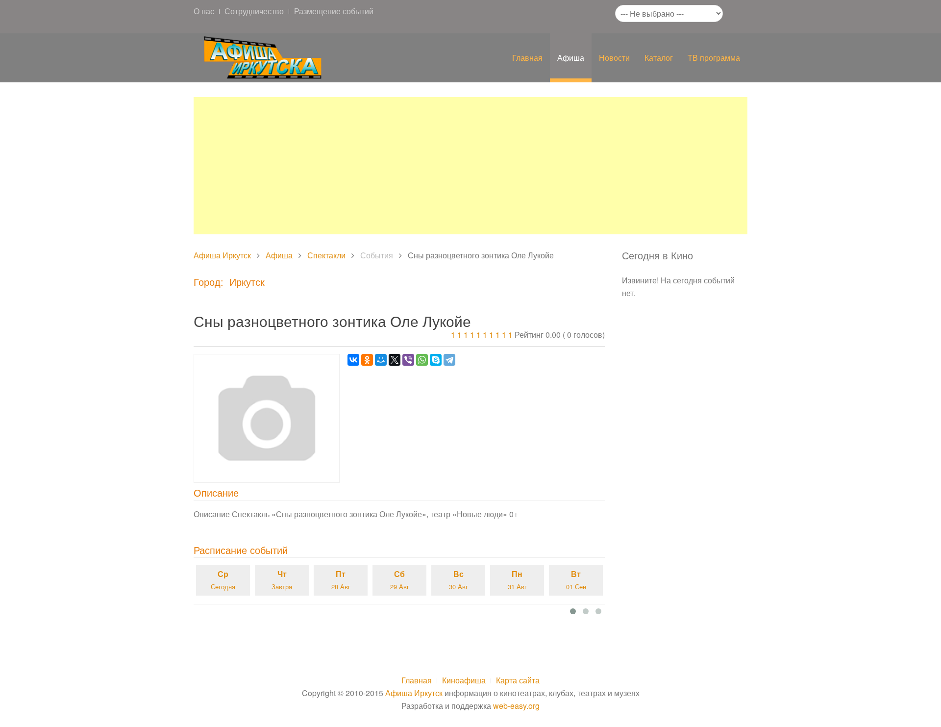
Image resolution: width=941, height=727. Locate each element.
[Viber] (408, 360)
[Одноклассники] (367, 360)
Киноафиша (464, 680)
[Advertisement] (470, 165)
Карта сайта (518, 680)
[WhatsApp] (422, 360)
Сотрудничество (254, 11)
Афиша (570, 57)
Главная (527, 57)
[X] (394, 360)
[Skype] (436, 360)
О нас (204, 11)
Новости (614, 57)
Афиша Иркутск (222, 255)
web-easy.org (516, 705)
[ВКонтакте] (353, 360)
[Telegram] (449, 360)
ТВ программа (714, 57)
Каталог (658, 57)
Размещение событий (333, 11)
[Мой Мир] (381, 360)
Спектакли (326, 255)
